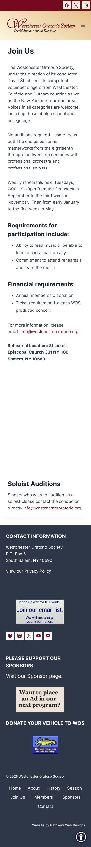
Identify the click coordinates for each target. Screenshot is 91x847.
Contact (45, 806)
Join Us (17, 797)
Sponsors (71, 797)
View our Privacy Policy (28, 571)
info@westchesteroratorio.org (49, 331)
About (34, 788)
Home (15, 788)
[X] (76, 5)
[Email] (48, 636)
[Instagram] (86, 5)
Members (43, 797)
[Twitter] (29, 636)
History (53, 788)
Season (74, 788)
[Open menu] (83, 25)
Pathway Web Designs (67, 825)
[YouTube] (38, 636)
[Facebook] (67, 5)
